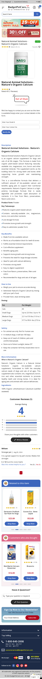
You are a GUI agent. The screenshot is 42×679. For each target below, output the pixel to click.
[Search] (37, 14)
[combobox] (35, 677)
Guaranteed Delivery (21, 2)
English (33, 677)
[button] (13, 529)
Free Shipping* (6, 2)
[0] (38, 8)
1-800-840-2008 (15, 641)
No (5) (38, 464)
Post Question (22, 602)
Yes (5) (32, 464)
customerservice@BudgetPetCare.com (19, 650)
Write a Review (22, 440)
